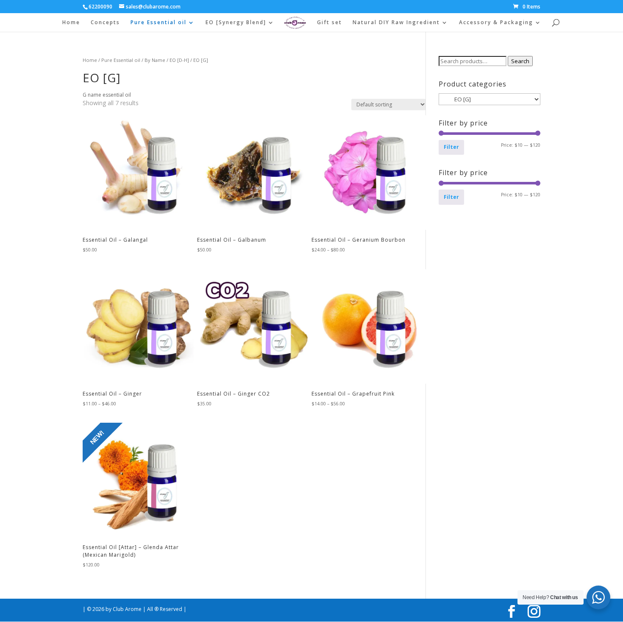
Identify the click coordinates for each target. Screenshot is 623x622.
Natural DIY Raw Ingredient (396, 23)
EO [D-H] (179, 60)
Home (71, 23)
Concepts (105, 23)
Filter (451, 147)
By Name (155, 60)
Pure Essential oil (158, 23)
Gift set (329, 23)
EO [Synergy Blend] (236, 23)
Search (520, 61)
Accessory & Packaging (496, 23)
